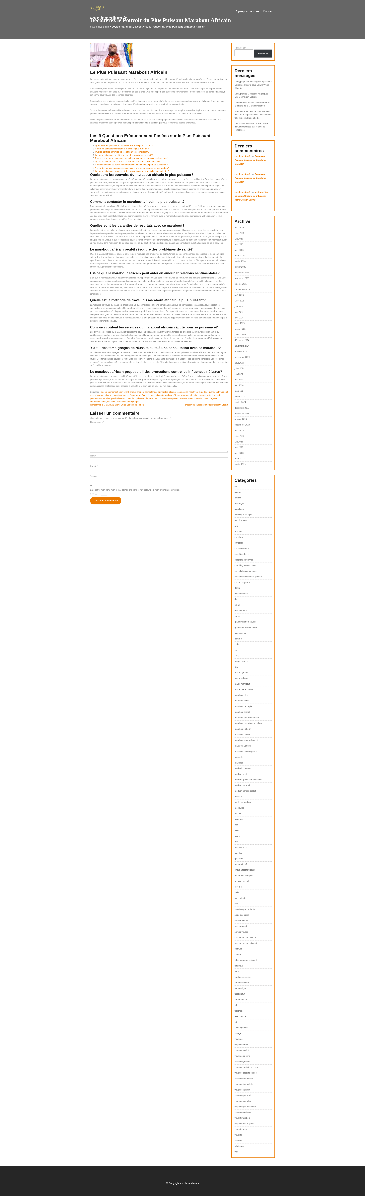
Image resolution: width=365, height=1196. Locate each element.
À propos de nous (247, 11)
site (236, 903)
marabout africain (189, 395)
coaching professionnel (245, 565)
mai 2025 (239, 312)
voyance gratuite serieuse (246, 1067)
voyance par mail (243, 1095)
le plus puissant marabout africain (164, 395)
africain (238, 492)
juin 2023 (239, 441)
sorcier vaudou (241, 932)
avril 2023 (239, 453)
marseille (239, 757)
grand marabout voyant (245, 621)
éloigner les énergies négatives (183, 392)
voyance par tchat (243, 1101)
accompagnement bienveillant (115, 392)
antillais (238, 497)
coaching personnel (244, 560)
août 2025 (239, 295)
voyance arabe (241, 1044)
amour (133, 392)
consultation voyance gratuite (248, 576)
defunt (237, 588)
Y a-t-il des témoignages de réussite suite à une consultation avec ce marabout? (132, 168)
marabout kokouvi (243, 729)
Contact (268, 11)
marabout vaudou (243, 746)
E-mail (94, 466)
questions (239, 858)
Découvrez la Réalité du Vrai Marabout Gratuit (206, 405)
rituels (205, 398)
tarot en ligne (240, 988)
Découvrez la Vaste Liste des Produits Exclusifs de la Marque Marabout (252, 104)
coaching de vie (242, 554)
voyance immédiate (244, 1084)
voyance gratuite (242, 1061)
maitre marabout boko (245, 689)
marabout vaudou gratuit (246, 751)
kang (237, 655)
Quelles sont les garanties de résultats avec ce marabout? (122, 152)
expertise (203, 392)
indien (237, 644)
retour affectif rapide (244, 875)
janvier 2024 (240, 402)
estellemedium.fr (108, 17)
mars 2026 (240, 255)
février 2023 (240, 464)
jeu (236, 650)
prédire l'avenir (118, 398)
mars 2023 (240, 458)
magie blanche (241, 661)
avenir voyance (242, 520)
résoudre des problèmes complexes (162, 398)
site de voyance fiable (245, 909)
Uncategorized (241, 1027)
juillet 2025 (239, 300)
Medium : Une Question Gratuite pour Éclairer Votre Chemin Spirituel (251, 196)
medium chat (241, 774)
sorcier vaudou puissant (246, 943)
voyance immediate (244, 1078)
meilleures (239, 808)
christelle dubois (242, 548)
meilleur (238, 796)
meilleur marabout (243, 802)
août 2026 (239, 227)
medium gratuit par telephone (248, 779)
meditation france (243, 768)
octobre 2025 (241, 284)
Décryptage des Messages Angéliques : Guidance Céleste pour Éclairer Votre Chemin (253, 84)
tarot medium (241, 999)
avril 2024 (239, 385)
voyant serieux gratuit (245, 1123)
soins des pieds (242, 915)
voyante (238, 1135)
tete (236, 1022)
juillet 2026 (239, 233)
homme (238, 638)
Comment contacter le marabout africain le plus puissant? (122, 148)
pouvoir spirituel (205, 395)
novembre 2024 (242, 346)
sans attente (240, 898)
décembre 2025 (242, 272)
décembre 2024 (242, 340)
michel (238, 813)
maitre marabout (242, 684)
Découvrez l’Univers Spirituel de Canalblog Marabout (250, 160)
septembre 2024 (242, 357)
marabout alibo (241, 695)
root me (238, 887)
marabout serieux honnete (247, 740)
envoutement (241, 610)
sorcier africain (241, 920)
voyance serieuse (243, 1112)
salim (237, 892)
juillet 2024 (239, 368)
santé (103, 401)
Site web (94, 476)
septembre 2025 (242, 289)
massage (239, 763)
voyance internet (242, 1090)
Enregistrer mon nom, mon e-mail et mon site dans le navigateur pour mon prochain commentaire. (135, 490)
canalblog (239, 537)
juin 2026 (239, 239)
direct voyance (241, 593)
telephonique (240, 1016)
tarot (237, 971)
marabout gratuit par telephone (249, 723)
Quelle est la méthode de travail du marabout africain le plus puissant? (127, 161)
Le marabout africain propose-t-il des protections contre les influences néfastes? (132, 171)
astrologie (239, 503)
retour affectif (241, 864)
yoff (236, 1151)
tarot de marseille (243, 977)
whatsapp (239, 1146)
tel (236, 1005)
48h (236, 486)
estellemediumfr (243, 156)
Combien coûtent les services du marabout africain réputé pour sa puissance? (131, 164)
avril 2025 (239, 317)
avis (236, 526)
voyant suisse (241, 1129)
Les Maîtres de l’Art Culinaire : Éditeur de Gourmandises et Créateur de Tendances (252, 126)
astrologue (239, 509)
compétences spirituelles (156, 392)
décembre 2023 (242, 408)
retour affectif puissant (245, 870)
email (237, 605)
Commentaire (97, 422)
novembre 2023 (242, 413)
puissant (140, 398)
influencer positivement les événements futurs (126, 395)
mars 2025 (240, 323)
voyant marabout (122, 26)
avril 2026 (239, 250)
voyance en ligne (242, 1056)
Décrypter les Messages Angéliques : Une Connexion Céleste (252, 95)
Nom (93, 455)
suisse (238, 954)
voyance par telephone (245, 1106)
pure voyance (241, 847)
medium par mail (242, 785)
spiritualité (121, 401)
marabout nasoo (242, 734)
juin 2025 (239, 306)
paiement (239, 819)
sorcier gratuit (241, 926)
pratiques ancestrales (100, 398)
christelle (239, 543)
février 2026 (240, 261)
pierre (237, 836)
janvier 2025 (240, 334)
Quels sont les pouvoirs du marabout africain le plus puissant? (124, 145)
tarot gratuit (240, 994)
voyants (238, 1140)
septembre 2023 (242, 425)
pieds (237, 830)
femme (238, 616)
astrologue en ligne (243, 514)
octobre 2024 (241, 351)
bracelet (238, 531)
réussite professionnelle (191, 398)
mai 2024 (239, 379)
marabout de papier (244, 706)
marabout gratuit (242, 712)
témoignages (133, 401)
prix (236, 841)
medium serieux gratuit (245, 791)
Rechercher (240, 48)
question (238, 853)
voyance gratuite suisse (246, 1073)
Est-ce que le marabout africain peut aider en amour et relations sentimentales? (132, 158)
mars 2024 (240, 391)
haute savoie (240, 633)
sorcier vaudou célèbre (245, 937)
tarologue (239, 965)
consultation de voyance (246, 571)
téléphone (239, 1011)
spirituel (238, 948)
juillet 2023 (239, 436)
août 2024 (239, 363)
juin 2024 (239, 374)
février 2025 (240, 329)
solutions (111, 401)
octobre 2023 (241, 419)
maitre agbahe (241, 672)
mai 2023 (239, 447)
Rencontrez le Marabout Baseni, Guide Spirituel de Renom (117, 405)
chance (140, 392)
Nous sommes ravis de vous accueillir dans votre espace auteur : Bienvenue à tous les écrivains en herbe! (253, 114)
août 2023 (239, 430)
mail (236, 667)
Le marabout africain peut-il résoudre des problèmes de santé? (124, 155)
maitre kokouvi (241, 678)
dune (237, 599)
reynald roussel (242, 881)
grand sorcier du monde (246, 627)
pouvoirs (218, 395)
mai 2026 (239, 244)
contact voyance (242, 582)
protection (130, 398)
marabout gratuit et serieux (247, 717)
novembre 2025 (242, 278)
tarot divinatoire (242, 982)
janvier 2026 (240, 267)
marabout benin (242, 700)
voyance (239, 1039)
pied (236, 824)
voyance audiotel (242, 1050)
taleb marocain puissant (246, 960)
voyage (238, 1033)
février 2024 (240, 396)
